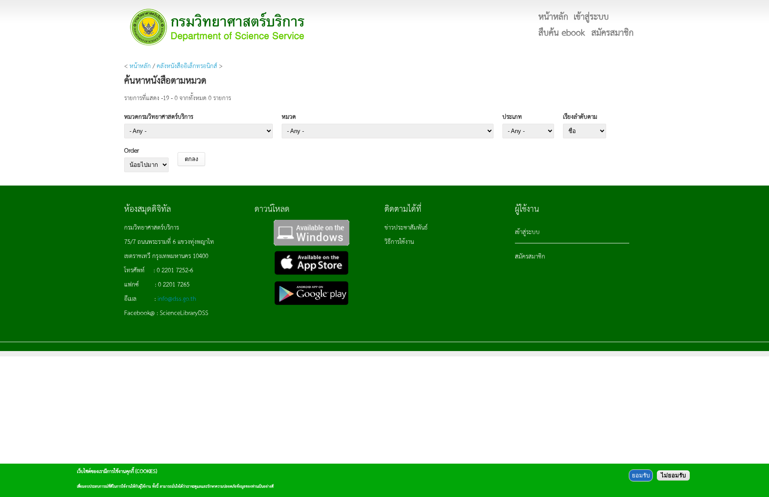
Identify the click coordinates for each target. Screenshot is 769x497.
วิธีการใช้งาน (399, 241)
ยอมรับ (641, 475)
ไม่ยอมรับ (673, 475)
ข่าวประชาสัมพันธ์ (406, 227)
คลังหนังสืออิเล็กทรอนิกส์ (187, 65)
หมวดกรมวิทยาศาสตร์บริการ (158, 116)
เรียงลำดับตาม (580, 116)
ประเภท (512, 116)
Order (131, 150)
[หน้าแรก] (218, 27)
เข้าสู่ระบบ (527, 231)
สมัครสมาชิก (530, 256)
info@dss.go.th (177, 298)
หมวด (289, 116)
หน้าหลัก (140, 65)
